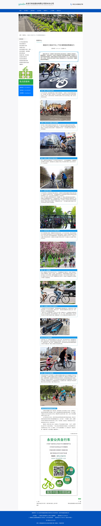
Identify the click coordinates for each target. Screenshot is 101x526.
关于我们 (26, 10)
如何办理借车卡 (22, 43)
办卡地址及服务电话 (23, 41)
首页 (20, 10)
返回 (80, 498)
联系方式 (59, 10)
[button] (19, 23)
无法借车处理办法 (23, 56)
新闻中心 (46, 10)
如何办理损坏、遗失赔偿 (24, 51)
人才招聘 (52, 10)
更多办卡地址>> (69, 517)
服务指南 (32, 10)
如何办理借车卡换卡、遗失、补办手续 (27, 49)
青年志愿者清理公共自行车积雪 (74, 503)
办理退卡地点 (22, 47)
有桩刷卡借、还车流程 (24, 55)
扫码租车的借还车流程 (24, 62)
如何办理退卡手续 (23, 45)
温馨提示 (21, 64)
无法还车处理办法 (23, 58)
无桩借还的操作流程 (23, 60)
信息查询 (25, 81)
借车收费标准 (22, 53)
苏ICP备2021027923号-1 (51, 520)
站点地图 (39, 10)
